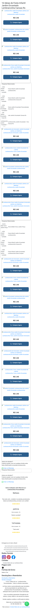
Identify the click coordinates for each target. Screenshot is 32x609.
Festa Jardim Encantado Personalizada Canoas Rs (18, 108)
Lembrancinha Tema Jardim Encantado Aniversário (16, 69)
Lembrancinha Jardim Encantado (16, 14)
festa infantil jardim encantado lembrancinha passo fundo (16, 549)
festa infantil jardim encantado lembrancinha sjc (16, 551)
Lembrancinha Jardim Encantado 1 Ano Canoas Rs (18, 122)
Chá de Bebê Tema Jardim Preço (16, 226)
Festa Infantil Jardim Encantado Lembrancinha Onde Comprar (16, 252)
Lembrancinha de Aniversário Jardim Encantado (16, 132)
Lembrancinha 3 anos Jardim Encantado (16, 151)
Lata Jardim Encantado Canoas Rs (17, 115)
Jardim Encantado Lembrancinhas (16, 31)
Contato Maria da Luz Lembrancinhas (13, 563)
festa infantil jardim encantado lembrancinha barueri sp (16, 547)
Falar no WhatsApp (8, 468)
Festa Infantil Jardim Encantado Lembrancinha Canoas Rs (16, 98)
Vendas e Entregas (7, 579)
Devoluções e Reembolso (8, 578)
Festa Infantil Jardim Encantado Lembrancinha (16, 89)
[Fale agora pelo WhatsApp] (27, 604)
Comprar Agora (17, 22)
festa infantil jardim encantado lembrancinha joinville (16, 546)
